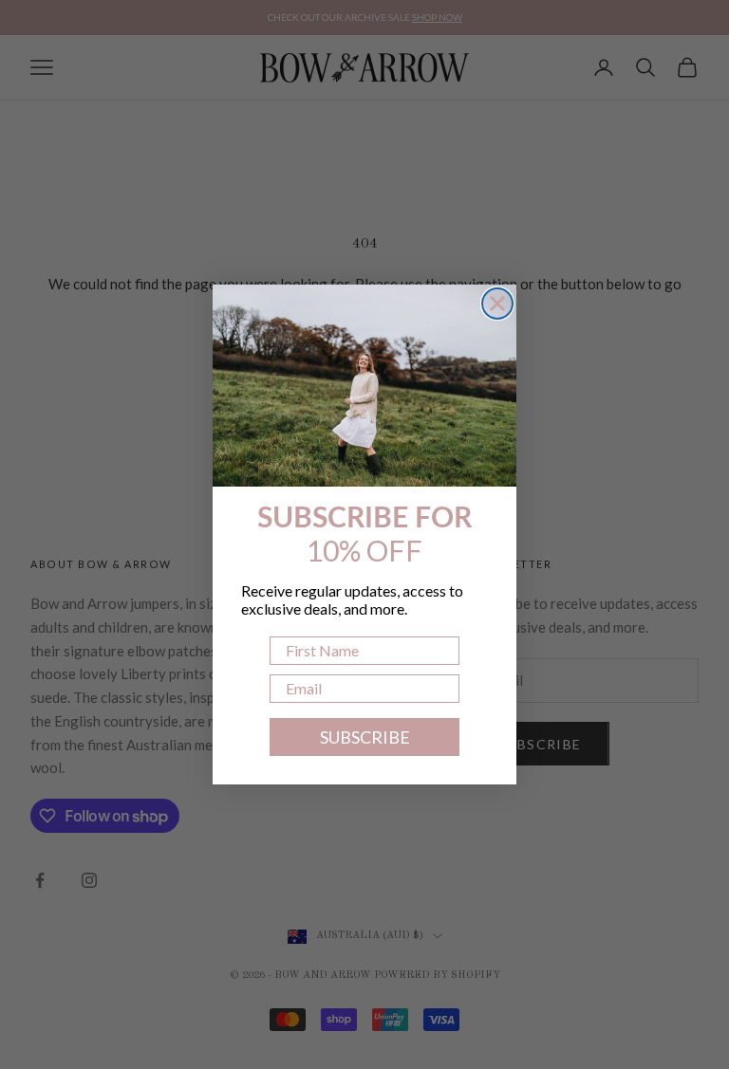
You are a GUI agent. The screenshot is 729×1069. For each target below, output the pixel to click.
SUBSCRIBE (365, 737)
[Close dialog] (497, 303)
